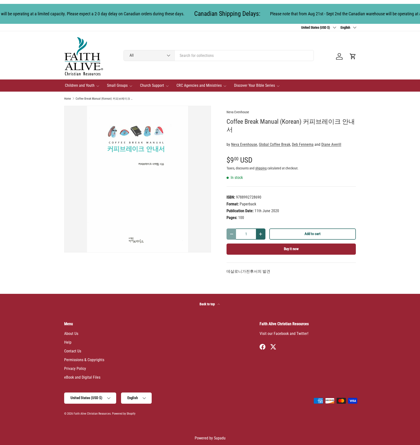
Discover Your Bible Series (254, 85)
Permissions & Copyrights (84, 360)
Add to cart (313, 234)
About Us (71, 333)
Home (67, 98)
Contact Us (72, 351)
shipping (261, 168)
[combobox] (219, 55)
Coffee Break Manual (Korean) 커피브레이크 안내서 (105, 98)
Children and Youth (80, 85)
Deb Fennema (303, 144)
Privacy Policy (75, 368)
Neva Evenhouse (238, 112)
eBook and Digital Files (82, 377)
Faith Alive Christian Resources (92, 413)
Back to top (208, 304)
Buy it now (291, 249)
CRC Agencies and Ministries (199, 85)
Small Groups (117, 85)
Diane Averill (331, 144)
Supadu (220, 438)
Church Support (152, 85)
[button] (353, 56)
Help (67, 342)
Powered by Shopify (123, 413)
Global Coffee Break (274, 144)
